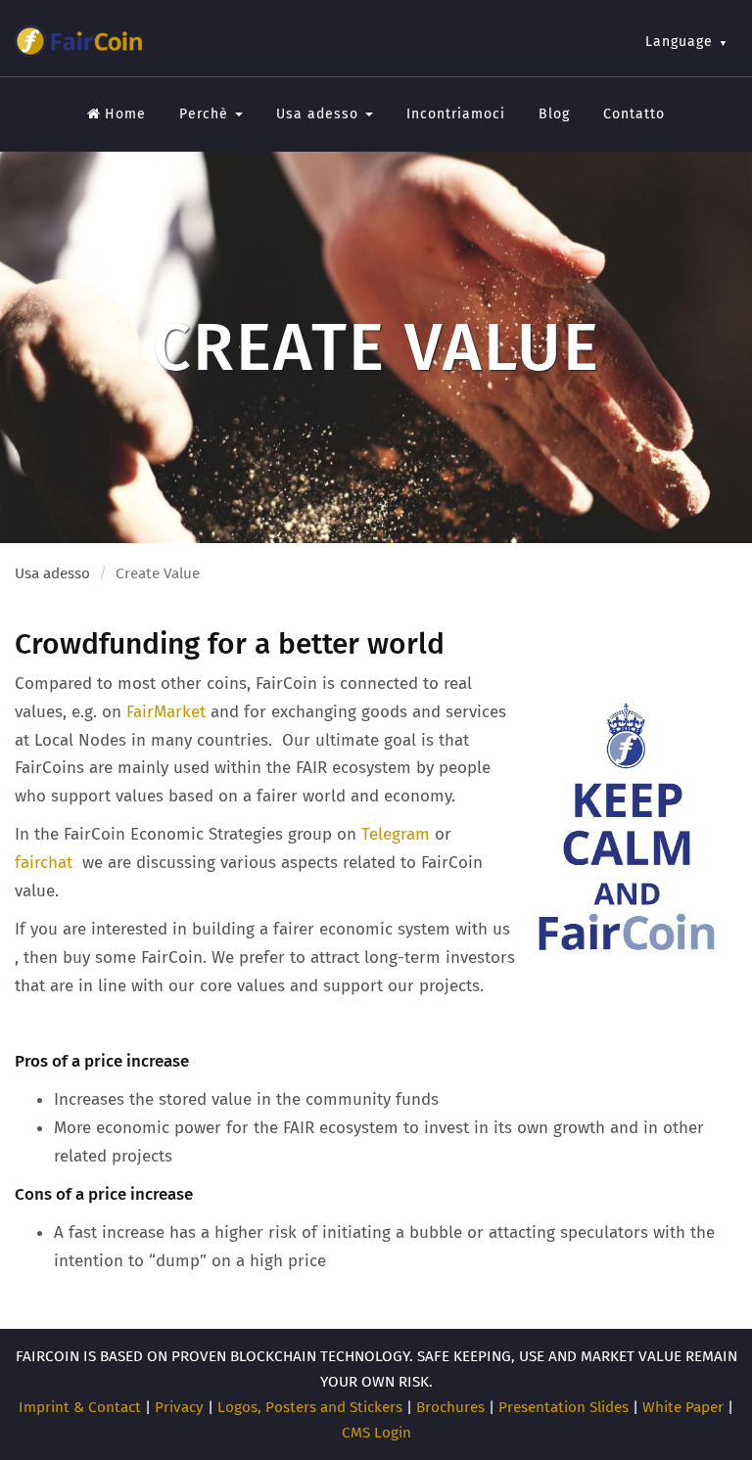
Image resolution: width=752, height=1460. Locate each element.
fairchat (46, 862)
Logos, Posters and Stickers (309, 1407)
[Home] (78, 41)
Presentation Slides (563, 1407)
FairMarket (166, 712)
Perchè (206, 114)
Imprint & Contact (80, 1407)
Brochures (450, 1407)
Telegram (395, 834)
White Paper (683, 1407)
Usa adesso (319, 114)
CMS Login (376, 1432)
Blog (554, 114)
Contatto (634, 114)
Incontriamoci (455, 114)
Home (125, 114)
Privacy (179, 1407)
